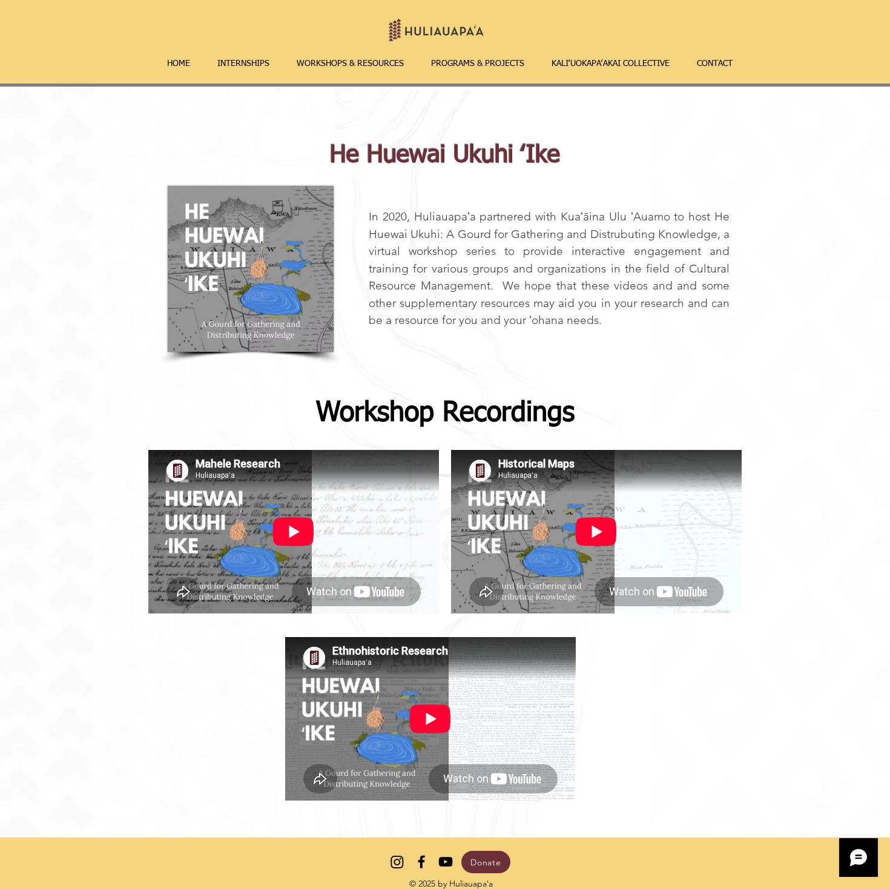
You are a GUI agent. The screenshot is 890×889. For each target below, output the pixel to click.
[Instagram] (397, 861)
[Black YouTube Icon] (445, 861)
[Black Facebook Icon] (421, 861)
